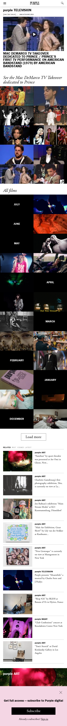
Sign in (44, 719)
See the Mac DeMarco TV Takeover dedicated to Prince (32, 80)
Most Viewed (18, 447)
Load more (33, 437)
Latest (28, 447)
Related (7, 447)
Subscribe (34, 711)
